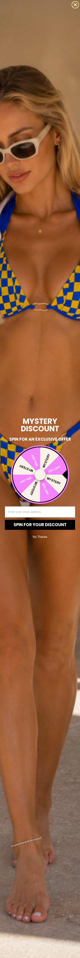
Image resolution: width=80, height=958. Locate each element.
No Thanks (40, 537)
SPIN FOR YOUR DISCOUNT (40, 525)
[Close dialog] (75, 4)
